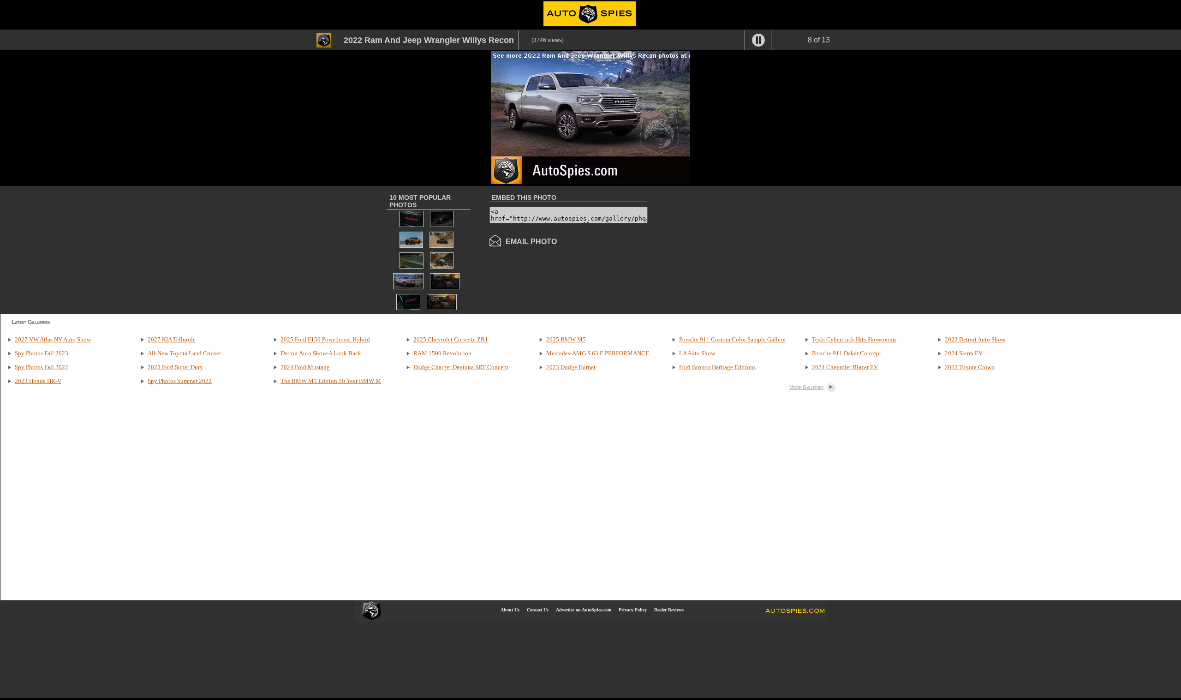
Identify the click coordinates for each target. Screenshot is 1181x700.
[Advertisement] (725, 249)
